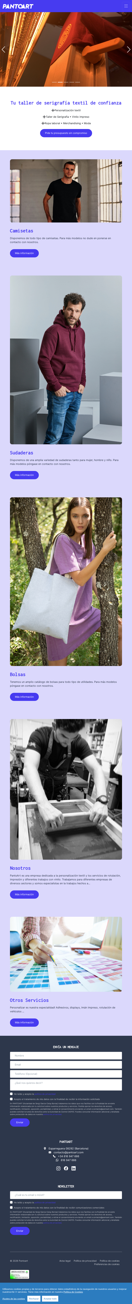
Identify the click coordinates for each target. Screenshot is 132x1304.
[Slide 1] (54, 82)
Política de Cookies (73, 1292)
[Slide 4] (71, 82)
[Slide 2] (60, 82)
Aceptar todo (50, 1298)
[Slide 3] (66, 82)
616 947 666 (68, 1160)
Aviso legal (65, 1260)
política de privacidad (45, 1094)
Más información (24, 253)
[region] (66, 1293)
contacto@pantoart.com (69, 1152)
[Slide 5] (77, 82)
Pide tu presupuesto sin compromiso (66, 133)
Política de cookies (109, 1260)
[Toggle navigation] (126, 6)
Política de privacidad (85, 1260)
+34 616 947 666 (68, 1156)
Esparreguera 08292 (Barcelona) (69, 1148)
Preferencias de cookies (106, 1264)
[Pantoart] (18, 6)
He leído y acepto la (35, 1094)
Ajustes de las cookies (13, 1298)
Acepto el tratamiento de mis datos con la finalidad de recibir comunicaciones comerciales (59, 1207)
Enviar (20, 1122)
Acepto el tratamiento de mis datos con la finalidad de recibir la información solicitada (57, 1099)
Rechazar (34, 1298)
